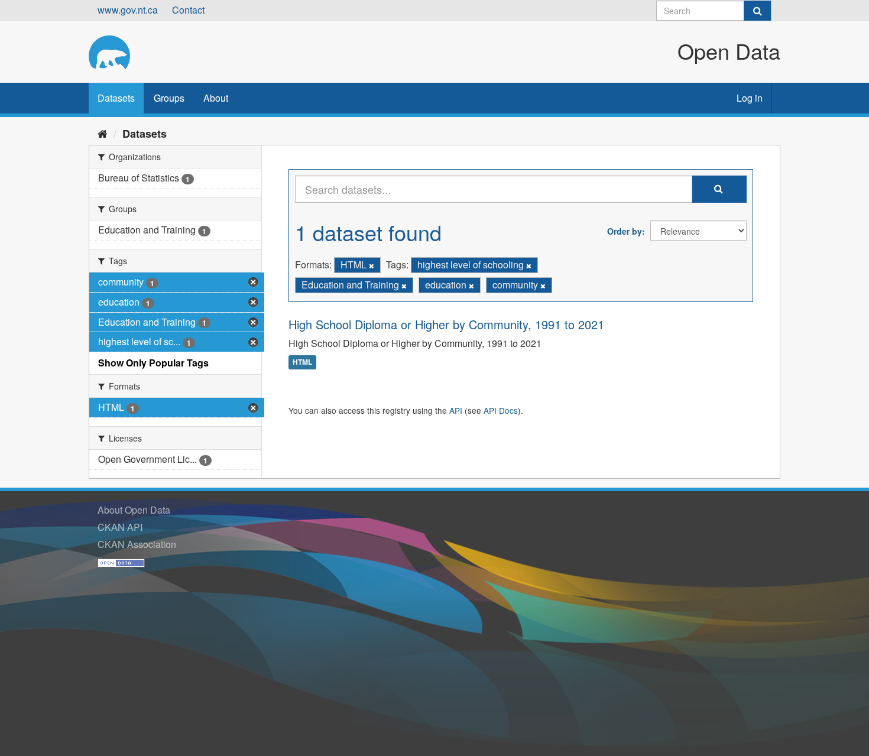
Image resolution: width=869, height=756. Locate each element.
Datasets (116, 98)
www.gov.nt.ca (128, 10)
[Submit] (757, 11)
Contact (188, 10)
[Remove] (371, 265)
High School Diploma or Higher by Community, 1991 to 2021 (446, 324)
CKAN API (120, 527)
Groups (169, 98)
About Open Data (134, 510)
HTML (302, 362)
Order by (624, 231)
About (215, 98)
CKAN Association (137, 544)
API (455, 410)
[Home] (103, 133)
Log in (750, 98)
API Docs (501, 410)
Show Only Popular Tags (153, 362)
